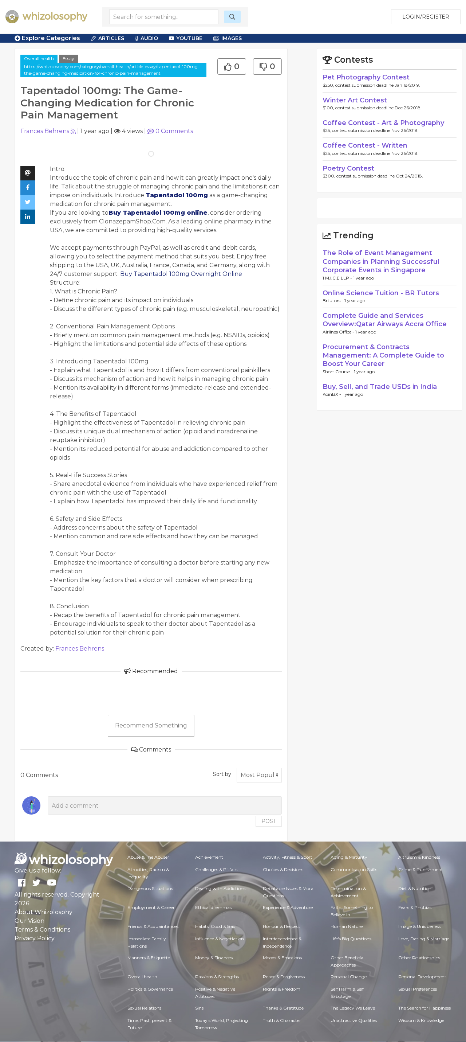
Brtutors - (333, 300)
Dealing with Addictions (220, 888)
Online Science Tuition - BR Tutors (381, 293)
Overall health (39, 58)
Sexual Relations (144, 1008)
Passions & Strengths (217, 976)
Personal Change (349, 976)
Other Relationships (419, 957)
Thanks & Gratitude (283, 1008)
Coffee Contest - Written (365, 145)
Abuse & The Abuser (148, 857)
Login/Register (425, 16)
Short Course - (338, 371)
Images (231, 38)
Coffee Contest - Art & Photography (383, 123)
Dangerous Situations (150, 888)
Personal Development (422, 976)
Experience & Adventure (288, 907)
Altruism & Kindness (419, 857)
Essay (68, 58)
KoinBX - (332, 394)
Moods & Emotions (282, 957)
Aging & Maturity (349, 857)
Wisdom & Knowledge (421, 1020)
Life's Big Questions (351, 938)
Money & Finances (214, 957)
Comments (174, 131)
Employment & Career (151, 907)
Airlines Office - (339, 332)
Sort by (222, 774)
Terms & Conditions (42, 929)
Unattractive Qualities (354, 1020)
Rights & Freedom (281, 989)
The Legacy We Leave (353, 1008)
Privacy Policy (35, 938)
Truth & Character (282, 1020)
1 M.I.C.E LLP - (338, 278)
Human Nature (347, 926)
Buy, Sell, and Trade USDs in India (380, 387)
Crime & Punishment (420, 869)
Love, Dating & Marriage (423, 938)
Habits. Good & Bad (215, 926)
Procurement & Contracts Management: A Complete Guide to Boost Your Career (383, 355)
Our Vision (29, 920)
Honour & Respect (281, 926)
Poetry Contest (348, 168)
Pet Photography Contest (366, 77)
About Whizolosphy (43, 912)
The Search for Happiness (424, 1008)
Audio (149, 38)
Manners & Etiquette (148, 957)
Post (268, 821)
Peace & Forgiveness (284, 976)
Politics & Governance (150, 989)
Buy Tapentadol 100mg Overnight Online (182, 273)
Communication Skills (354, 869)
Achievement (209, 857)
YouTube (189, 38)
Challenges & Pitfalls (216, 869)
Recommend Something (151, 725)
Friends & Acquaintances (152, 926)
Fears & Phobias (414, 907)
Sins (199, 1008)
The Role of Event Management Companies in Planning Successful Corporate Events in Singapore (381, 261)
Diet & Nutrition (414, 888)
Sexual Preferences (417, 989)
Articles (111, 38)
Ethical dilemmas (213, 907)
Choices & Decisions (283, 869)
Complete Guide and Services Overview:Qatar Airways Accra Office (385, 320)
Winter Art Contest (355, 100)
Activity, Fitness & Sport (287, 857)
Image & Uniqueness (419, 926)
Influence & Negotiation (219, 938)
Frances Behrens (44, 131)
